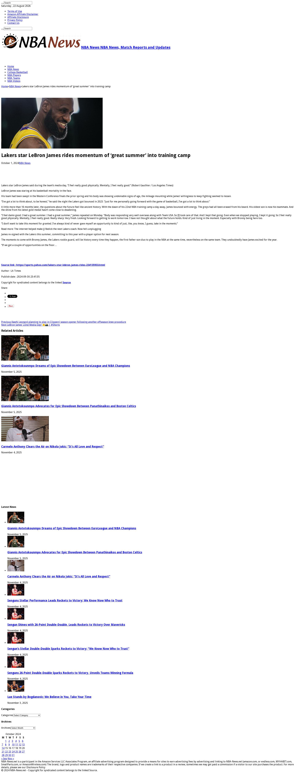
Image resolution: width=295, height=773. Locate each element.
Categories (7, 715)
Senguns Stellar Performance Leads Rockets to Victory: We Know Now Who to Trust (64, 600)
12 (20, 744)
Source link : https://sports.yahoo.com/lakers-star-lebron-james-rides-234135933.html (53, 265)
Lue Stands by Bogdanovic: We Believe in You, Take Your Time (49, 697)
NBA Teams (13, 78)
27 (23, 751)
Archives (6, 727)
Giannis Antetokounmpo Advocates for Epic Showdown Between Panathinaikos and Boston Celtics (68, 406)
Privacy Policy (15, 20)
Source (67, 282)
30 (9, 755)
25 (16, 751)
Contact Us (13, 23)
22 (6, 751)
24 (13, 751)
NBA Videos (13, 81)
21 (3, 751)
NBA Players (14, 75)
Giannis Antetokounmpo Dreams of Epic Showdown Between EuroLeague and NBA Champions (65, 365)
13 (23, 744)
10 (13, 744)
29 (6, 755)
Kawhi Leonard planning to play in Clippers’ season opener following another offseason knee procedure (63, 321)
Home (10, 66)
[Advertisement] (37, 57)
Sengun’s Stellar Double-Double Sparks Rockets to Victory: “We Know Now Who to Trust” (68, 648)
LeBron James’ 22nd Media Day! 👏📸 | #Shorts (30, 324)
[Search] (2, 3)
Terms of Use (14, 11)
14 (3, 748)
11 (16, 744)
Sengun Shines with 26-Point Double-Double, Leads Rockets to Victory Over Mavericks (66, 624)
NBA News (13, 69)
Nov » (11, 758)
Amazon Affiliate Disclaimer (22, 14)
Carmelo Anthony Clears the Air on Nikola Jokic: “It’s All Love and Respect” (52, 446)
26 (20, 751)
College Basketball (17, 72)
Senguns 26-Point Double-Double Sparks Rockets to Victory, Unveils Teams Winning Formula (70, 672)
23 (9, 751)
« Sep (4, 758)
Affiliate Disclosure (18, 17)
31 (13, 755)
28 (3, 755)
